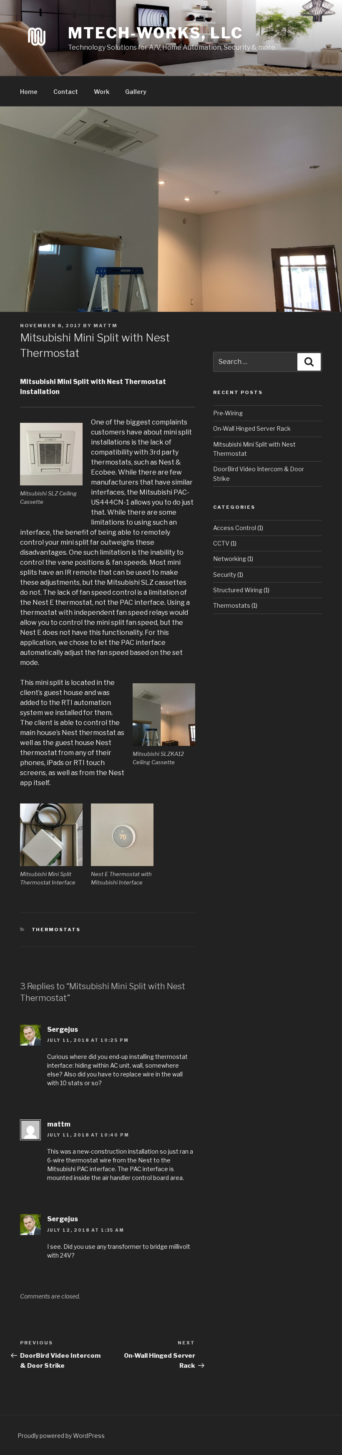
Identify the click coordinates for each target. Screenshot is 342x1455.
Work (101, 91)
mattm (105, 325)
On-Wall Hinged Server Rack (252, 428)
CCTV (221, 543)
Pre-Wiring (228, 413)
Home (29, 91)
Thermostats (56, 929)
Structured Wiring (237, 590)
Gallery (135, 91)
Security (224, 574)
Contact (65, 91)
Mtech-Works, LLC (155, 33)
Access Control (234, 527)
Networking (229, 558)
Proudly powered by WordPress (61, 1435)
